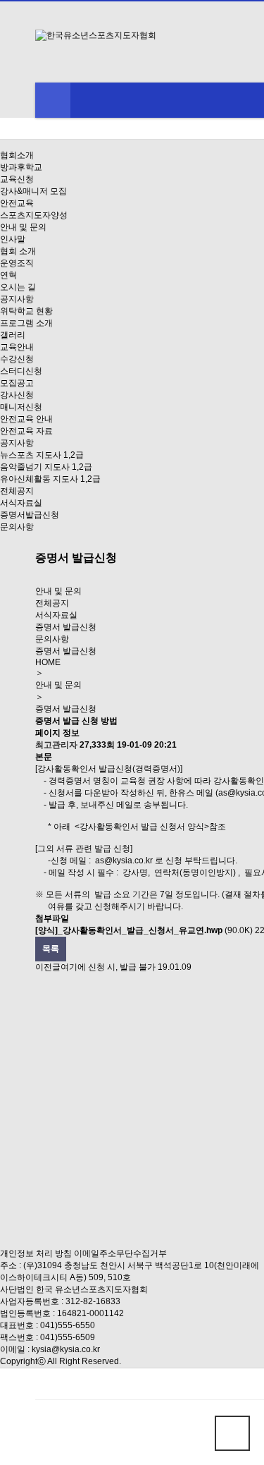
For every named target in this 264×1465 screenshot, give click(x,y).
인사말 (12, 239)
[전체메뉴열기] (52, 100)
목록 (50, 949)
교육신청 (17, 179)
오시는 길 (18, 287)
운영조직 (17, 263)
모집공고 (17, 383)
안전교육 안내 (26, 419)
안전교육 (17, 203)
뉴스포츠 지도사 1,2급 (42, 455)
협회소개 (17, 155)
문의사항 (17, 527)
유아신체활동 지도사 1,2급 (50, 479)
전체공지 (17, 491)
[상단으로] (232, 1433)
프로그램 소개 (26, 323)
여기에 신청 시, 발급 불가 (108, 967)
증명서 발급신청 (65, 627)
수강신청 (17, 359)
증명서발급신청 (29, 515)
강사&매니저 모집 (33, 191)
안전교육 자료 (26, 431)
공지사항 (17, 299)
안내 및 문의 (23, 227)
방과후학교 (21, 167)
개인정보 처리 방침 (36, 1253)
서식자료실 (21, 503)
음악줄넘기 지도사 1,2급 (46, 467)
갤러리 (12, 335)
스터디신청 (21, 371)
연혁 (8, 275)
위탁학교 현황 (26, 311)
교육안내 (17, 347)
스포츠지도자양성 (34, 215)
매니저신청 (21, 407)
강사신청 (17, 395)
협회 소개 (18, 251)
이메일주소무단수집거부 (120, 1253)
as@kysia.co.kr (124, 860)
